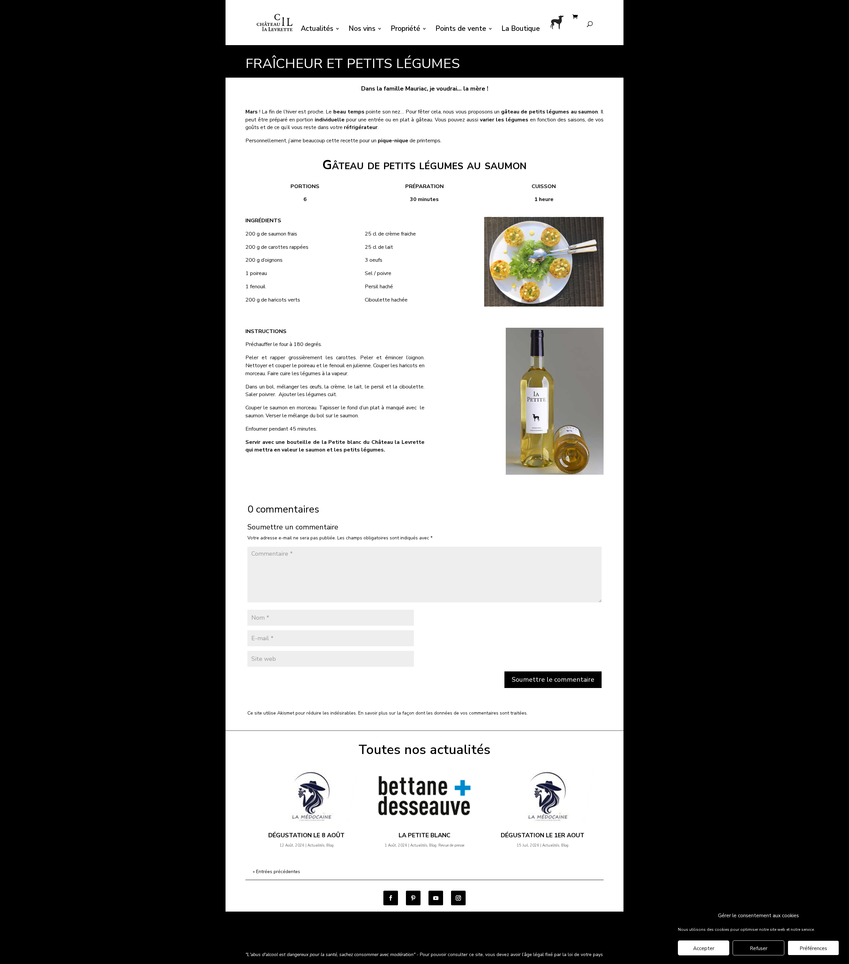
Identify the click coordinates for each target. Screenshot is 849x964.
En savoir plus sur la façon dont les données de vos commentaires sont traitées (442, 713)
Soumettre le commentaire (553, 679)
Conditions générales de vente (278, 936)
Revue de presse (451, 845)
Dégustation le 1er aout (542, 835)
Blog (330, 845)
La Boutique (520, 29)
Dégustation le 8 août (306, 835)
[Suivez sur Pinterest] (413, 898)
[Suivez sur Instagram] (458, 898)
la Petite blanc (424, 835)
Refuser (758, 948)
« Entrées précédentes (276, 871)
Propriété (405, 29)
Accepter (703, 948)
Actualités (317, 29)
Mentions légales (405, 936)
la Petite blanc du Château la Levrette (372, 442)
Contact (442, 936)
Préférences (813, 948)
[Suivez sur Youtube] (435, 898)
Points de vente (460, 29)
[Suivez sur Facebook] (390, 898)
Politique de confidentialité (349, 936)
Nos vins (362, 29)
